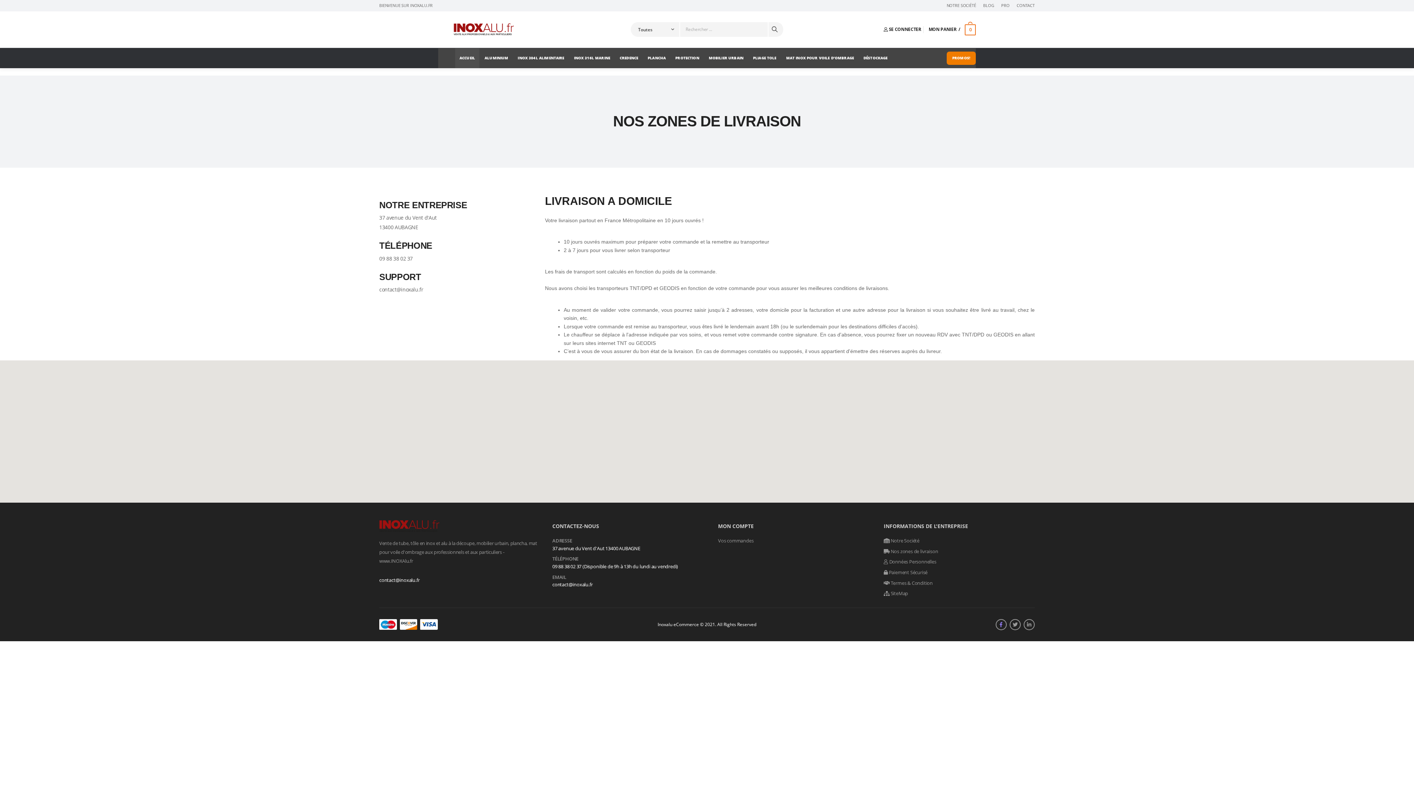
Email (559, 577)
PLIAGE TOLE (765, 57)
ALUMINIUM (496, 57)
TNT (622, 343)
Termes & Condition (911, 583)
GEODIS (646, 343)
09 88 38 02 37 (396, 258)
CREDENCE (629, 57)
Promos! (961, 57)
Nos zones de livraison (914, 551)
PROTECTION (687, 57)
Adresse (562, 541)
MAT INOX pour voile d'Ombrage (820, 57)
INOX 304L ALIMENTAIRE (541, 57)
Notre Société (961, 5)
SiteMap (899, 593)
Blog (988, 5)
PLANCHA (657, 57)
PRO (1005, 5)
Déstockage (875, 57)
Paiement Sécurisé (908, 572)
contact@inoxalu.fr (401, 289)
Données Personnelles (912, 561)
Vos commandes (735, 540)
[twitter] (1015, 624)
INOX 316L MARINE (592, 57)
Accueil (467, 57)
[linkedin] (1029, 624)
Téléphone (565, 559)
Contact (1026, 5)
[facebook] (1001, 624)
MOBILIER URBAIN (726, 57)
